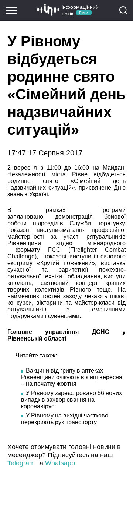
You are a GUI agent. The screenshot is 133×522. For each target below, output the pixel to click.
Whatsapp (60, 463)
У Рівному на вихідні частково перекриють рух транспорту (64, 418)
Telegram (21, 463)
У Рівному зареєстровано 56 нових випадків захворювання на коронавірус (71, 399)
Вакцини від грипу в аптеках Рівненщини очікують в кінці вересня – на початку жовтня (71, 377)
